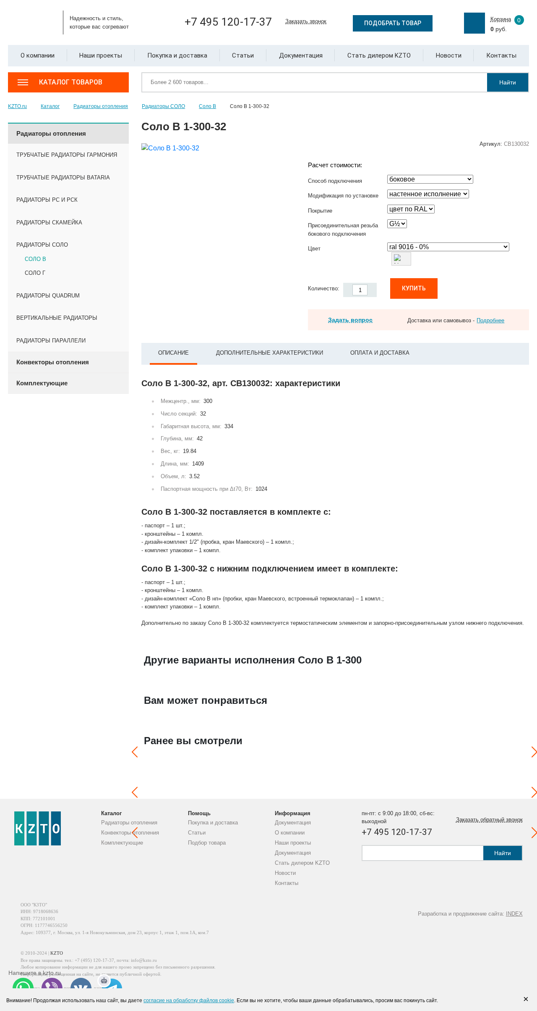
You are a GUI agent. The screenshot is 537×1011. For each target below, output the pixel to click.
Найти (507, 82)
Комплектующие (122, 843)
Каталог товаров (70, 82)
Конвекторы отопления (130, 832)
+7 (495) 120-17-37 (94, 960)
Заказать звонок (305, 21)
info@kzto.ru (144, 960)
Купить (414, 288)
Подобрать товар (392, 23)
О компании (290, 832)
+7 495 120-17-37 (228, 22)
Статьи (197, 832)
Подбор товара (207, 843)
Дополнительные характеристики (269, 353)
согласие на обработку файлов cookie (188, 1000)
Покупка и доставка (213, 822)
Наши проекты (293, 843)
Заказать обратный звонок (489, 819)
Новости (285, 873)
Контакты (286, 883)
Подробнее (490, 320)
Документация (293, 822)
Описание (173, 353)
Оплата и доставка (379, 353)
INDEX (514, 914)
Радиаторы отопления (129, 822)
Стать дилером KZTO (302, 863)
